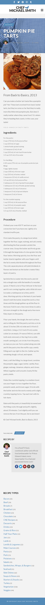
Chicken (7, 512)
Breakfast (7, 509)
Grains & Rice (9, 530)
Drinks (6, 527)
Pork (5, 555)
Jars (5, 537)
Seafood (7, 569)
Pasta (6, 551)
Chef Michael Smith (20, 42)
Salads (6, 562)
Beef (5, 502)
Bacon (6, 498)
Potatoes (7, 558)
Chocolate (8, 516)
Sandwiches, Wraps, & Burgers (17, 565)
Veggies (7, 590)
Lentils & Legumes (11, 544)
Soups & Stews (10, 576)
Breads (6, 505)
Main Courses (9, 548)
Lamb (5, 541)
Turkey (6, 583)
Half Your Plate (10, 534)
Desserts (8, 24)
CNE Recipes (9, 520)
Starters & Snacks (11, 579)
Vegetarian (8, 586)
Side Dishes (8, 572)
